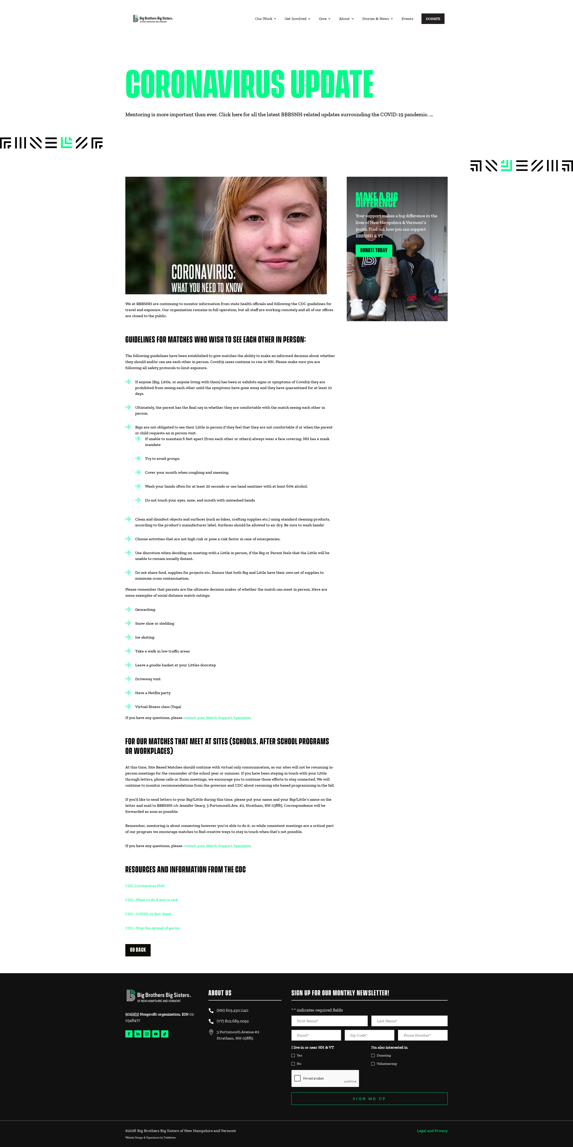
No (299, 1063)
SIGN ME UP (369, 1098)
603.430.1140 (237, 1010)
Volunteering (387, 1063)
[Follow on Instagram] (146, 1033)
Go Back (138, 950)
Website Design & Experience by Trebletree (150, 1137)
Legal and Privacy (432, 1130)
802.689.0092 (237, 1021)
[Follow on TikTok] (164, 1033)
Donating (384, 1055)
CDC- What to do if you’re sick (151, 899)
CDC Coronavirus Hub (145, 885)
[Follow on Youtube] (155, 1033)
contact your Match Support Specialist (216, 717)
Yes (299, 1055)
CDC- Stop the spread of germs (152, 927)
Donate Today (374, 250)
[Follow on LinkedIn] (137, 1033)
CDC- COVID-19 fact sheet (148, 913)
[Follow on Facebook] (129, 1033)
